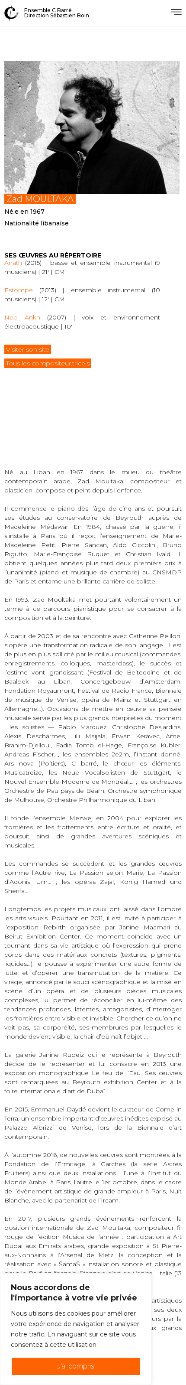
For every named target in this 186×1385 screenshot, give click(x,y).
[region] (75, 1329)
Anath (13, 263)
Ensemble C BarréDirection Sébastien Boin (56, 13)
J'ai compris (76, 1366)
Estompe (18, 290)
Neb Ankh (22, 317)
